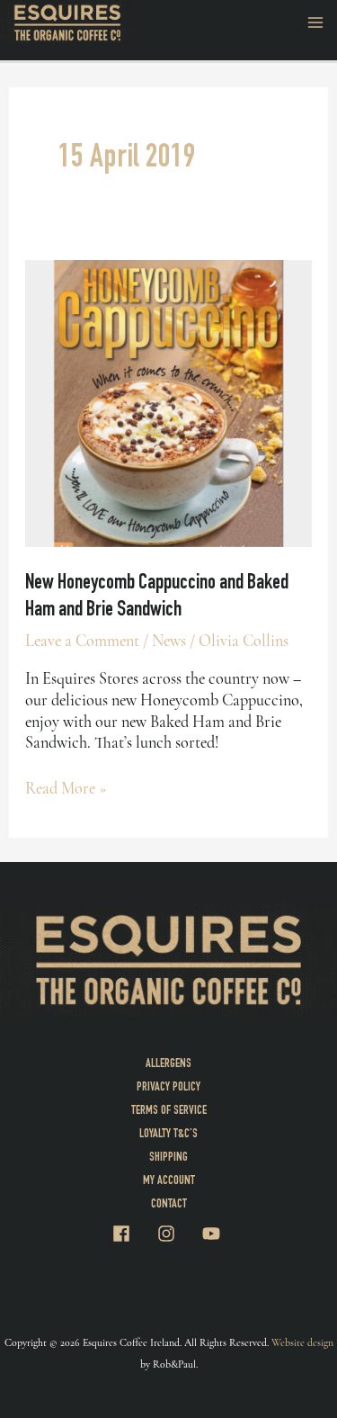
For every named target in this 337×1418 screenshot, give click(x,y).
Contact (169, 1204)
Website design (302, 1342)
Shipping (168, 1158)
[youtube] (214, 1234)
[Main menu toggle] (316, 22)
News (169, 641)
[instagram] (178, 1234)
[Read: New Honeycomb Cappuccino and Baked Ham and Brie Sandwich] (168, 401)
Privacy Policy (168, 1087)
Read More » (65, 788)
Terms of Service (169, 1111)
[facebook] (133, 1234)
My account (169, 1181)
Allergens (168, 1064)
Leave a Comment (82, 641)
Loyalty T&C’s (168, 1134)
